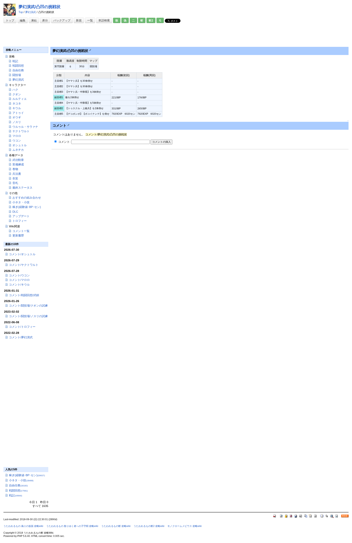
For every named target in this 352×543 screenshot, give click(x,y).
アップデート (21, 216)
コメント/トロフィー (22, 326)
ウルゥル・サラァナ (25, 126)
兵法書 (16, 173)
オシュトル (19, 145)
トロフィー (19, 220)
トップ (10, 20)
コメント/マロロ (19, 279)
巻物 (15, 169)
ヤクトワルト (21, 131)
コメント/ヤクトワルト (23, 264)
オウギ (16, 117)
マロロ (16, 135)
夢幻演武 (30, 12)
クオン (16, 94)
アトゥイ (18, 112)
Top (21, 12)
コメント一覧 (21, 231)
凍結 (34, 20)
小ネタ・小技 (21, 202)
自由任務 (18, 70)
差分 (45, 20)
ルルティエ (19, 98)
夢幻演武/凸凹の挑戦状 (39, 6)
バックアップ (61, 20)
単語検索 (104, 20)
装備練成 (18, 164)
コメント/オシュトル (22, 254)
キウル (16, 108)
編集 (22, 20)
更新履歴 (18, 235)
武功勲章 (18, 160)
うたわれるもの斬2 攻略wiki (149, 526)
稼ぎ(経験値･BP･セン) (26, 207)
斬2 (151, 20)
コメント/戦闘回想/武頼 (24, 295)
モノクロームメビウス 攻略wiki (184, 526)
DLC (15, 211)
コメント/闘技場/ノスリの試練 (28, 316)
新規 (79, 20)
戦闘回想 (18, 65)
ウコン (16, 140)
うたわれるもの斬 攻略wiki (116, 526)
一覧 (90, 20)
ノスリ (16, 122)
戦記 (15, 61)
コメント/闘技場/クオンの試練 (28, 305)
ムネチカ (18, 149)
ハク (15, 89)
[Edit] (90, 50)
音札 (15, 183)
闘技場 (16, 75)
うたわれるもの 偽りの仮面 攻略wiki (23, 526)
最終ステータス (22, 187)
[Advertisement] (77, 35)
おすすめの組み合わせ (26, 197)
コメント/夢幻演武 (21, 337)
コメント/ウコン (19, 275)
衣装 (15, 178)
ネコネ (16, 103)
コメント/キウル (19, 284)
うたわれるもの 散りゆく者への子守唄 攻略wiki (72, 526)
